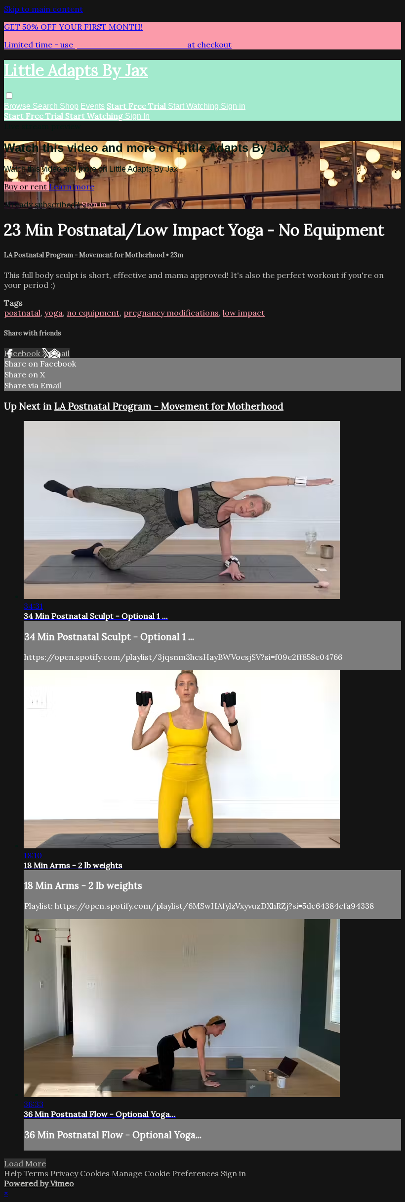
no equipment (93, 313)
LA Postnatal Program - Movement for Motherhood (85, 255)
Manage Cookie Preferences (166, 1173)
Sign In (137, 116)
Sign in (233, 106)
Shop (69, 106)
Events (93, 106)
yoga (53, 313)
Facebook (23, 353)
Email (59, 353)
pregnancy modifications (171, 313)
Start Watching (194, 106)
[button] (9, 95)
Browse (18, 106)
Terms (37, 1173)
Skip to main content (43, 9)
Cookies (96, 1173)
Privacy (65, 1173)
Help (14, 1173)
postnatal (22, 313)
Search (46, 106)
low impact (244, 313)
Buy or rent (26, 186)
